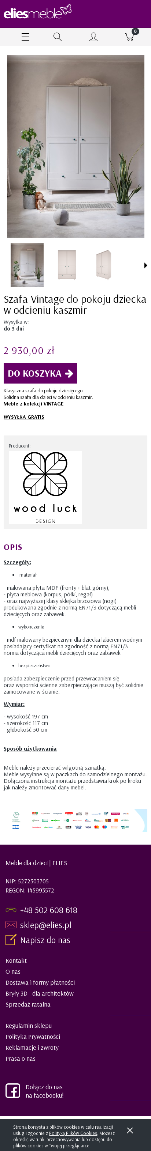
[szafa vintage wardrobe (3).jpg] (27, 265)
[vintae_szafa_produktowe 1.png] (66, 265)
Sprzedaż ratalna (28, 1004)
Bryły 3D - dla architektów (39, 993)
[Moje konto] (93, 38)
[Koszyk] (129, 37)
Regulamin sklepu (28, 1025)
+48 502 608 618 (48, 909)
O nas (13, 971)
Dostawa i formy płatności (40, 982)
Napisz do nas (46, 939)
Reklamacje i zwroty (32, 1047)
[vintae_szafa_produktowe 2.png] (105, 265)
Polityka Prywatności (32, 1036)
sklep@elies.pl (45, 924)
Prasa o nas (20, 1058)
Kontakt (16, 960)
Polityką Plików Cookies (73, 1133)
